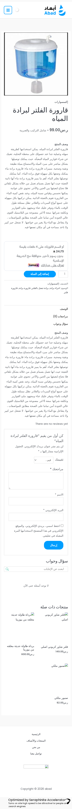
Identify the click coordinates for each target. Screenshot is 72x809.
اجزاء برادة (55, 288)
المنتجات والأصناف (36, 740)
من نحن (36, 747)
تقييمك (59, 459)
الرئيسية (36, 734)
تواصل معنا (36, 753)
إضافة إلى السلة (40, 274)
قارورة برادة (25, 288)
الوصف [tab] (64, 309)
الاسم (59, 494)
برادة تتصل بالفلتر (40, 288)
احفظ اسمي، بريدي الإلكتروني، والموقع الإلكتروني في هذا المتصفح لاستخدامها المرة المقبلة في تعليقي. (38, 531)
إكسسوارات (61, 102)
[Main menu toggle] (8, 10)
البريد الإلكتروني (53, 510)
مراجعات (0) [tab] (60, 316)
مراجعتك (56, 469)
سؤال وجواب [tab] (60, 324)
